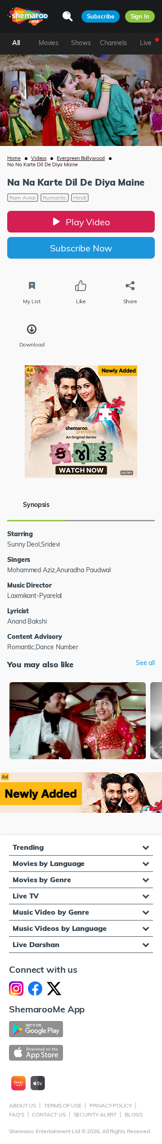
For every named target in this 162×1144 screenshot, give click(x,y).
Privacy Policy (111, 1105)
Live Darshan (36, 944)
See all (145, 663)
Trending (28, 847)
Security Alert (95, 1114)
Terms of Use (62, 1105)
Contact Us (48, 1114)
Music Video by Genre (51, 911)
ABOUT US (22, 1105)
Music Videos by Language (60, 928)
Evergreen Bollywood (81, 158)
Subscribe (100, 16)
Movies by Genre (42, 879)
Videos (39, 158)
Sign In (139, 16)
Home (14, 158)
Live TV (26, 895)
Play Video (88, 222)
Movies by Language (49, 863)
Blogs (134, 1114)
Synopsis (36, 505)
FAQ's (16, 1114)
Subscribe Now (81, 248)
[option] (77, 721)
